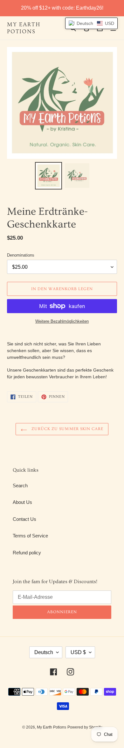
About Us (22, 502)
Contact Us (24, 519)
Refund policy (27, 552)
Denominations (20, 255)
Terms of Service (30, 535)
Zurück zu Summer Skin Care (66, 429)
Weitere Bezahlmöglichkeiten (62, 321)
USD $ (78, 652)
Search (20, 485)
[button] (91, 23)
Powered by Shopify (84, 727)
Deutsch (43, 652)
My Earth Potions (23, 28)
